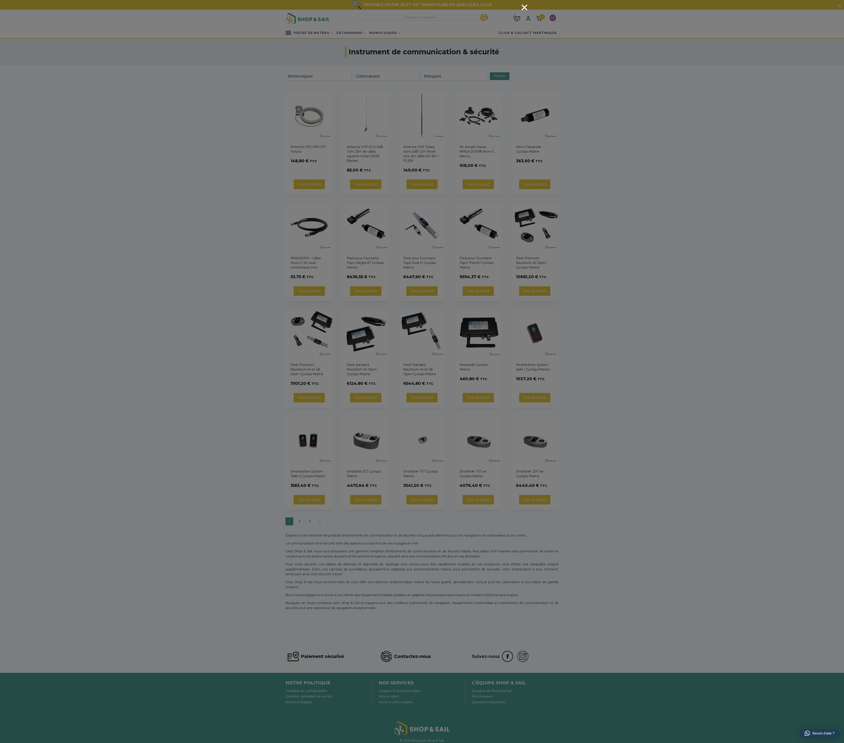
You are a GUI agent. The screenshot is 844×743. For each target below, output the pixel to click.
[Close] (524, 7)
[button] (819, 733)
